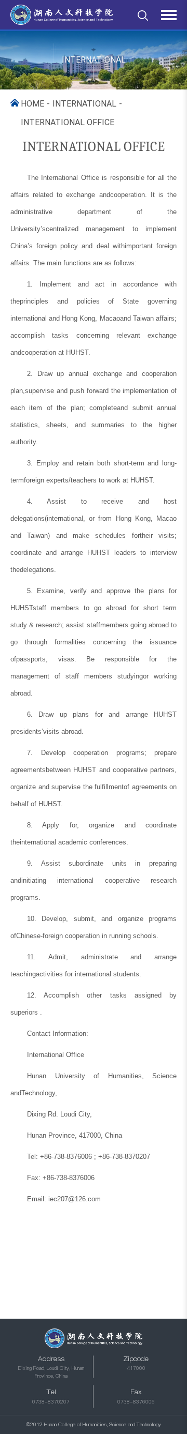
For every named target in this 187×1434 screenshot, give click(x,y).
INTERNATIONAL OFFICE (67, 122)
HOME (32, 104)
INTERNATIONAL (84, 104)
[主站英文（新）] (61, 15)
